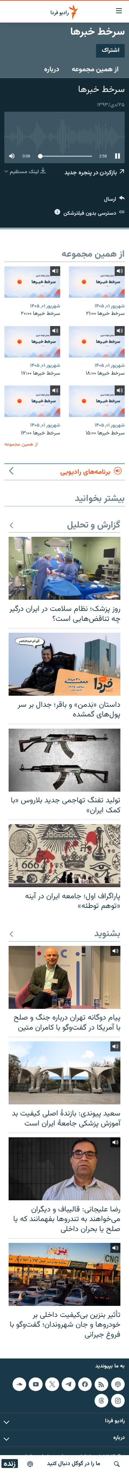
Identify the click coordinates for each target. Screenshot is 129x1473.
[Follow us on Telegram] (68, 1384)
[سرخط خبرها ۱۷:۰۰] (32, 342)
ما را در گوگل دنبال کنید (73, 1463)
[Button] (114, 201)
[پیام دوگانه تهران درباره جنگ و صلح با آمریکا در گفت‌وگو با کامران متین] (64, 977)
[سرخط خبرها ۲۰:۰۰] (32, 282)
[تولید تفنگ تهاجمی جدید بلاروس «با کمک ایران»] (64, 760)
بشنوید (107, 934)
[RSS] (101, 1384)
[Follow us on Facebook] (85, 1384)
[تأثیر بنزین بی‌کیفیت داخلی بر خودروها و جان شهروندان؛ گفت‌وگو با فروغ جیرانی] (64, 1274)
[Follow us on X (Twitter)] (52, 1384)
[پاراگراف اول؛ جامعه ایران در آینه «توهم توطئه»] (64, 855)
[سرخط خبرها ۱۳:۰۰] (32, 401)
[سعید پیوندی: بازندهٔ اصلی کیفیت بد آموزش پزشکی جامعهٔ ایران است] (64, 1072)
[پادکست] (30, 1464)
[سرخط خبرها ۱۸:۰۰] (97, 342)
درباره (51, 69)
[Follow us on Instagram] (118, 1401)
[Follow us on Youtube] (35, 1384)
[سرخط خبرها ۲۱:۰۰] (97, 282)
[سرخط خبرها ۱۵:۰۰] (97, 401)
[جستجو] (117, 1464)
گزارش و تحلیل (93, 525)
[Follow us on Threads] (101, 1401)
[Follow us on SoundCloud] (19, 1384)
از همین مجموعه (95, 69)
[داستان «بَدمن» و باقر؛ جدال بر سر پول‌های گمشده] (64, 664)
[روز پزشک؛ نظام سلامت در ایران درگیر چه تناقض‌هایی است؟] (64, 568)
